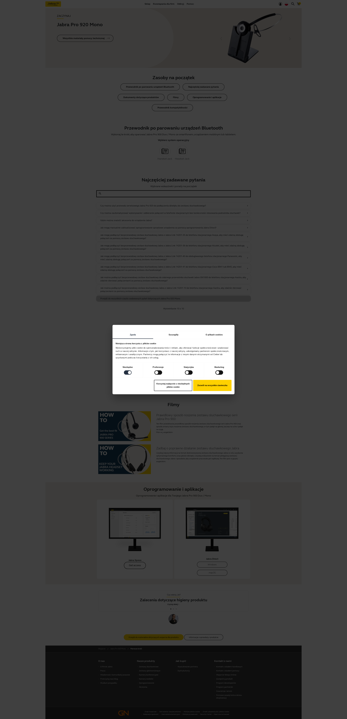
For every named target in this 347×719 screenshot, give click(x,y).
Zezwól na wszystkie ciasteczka (212, 385)
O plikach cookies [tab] (214, 334)
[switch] (158, 372)
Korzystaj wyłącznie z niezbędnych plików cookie (173, 385)
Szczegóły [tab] (174, 334)
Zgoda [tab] (133, 334)
